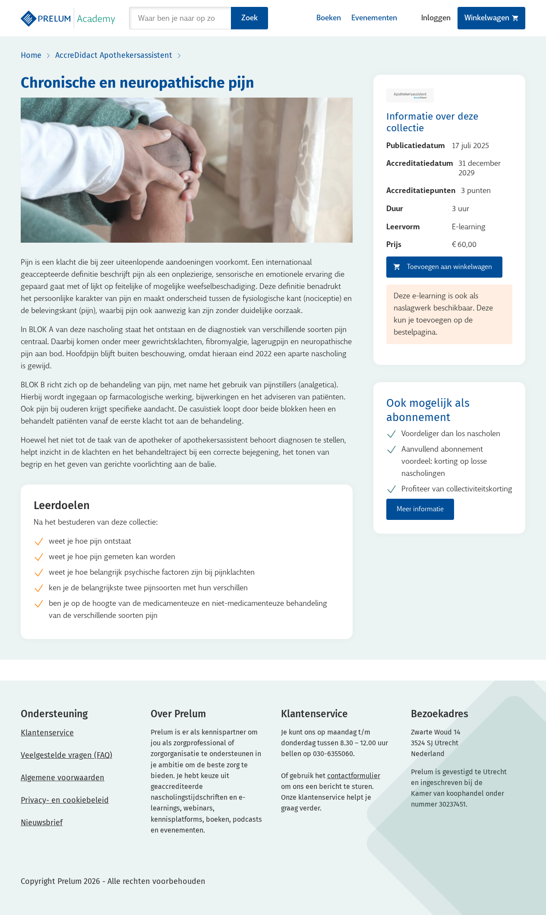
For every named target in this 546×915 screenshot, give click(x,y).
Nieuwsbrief (42, 822)
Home (31, 55)
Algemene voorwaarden (62, 777)
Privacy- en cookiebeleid (65, 800)
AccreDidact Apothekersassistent (113, 55)
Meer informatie (420, 508)
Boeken (328, 18)
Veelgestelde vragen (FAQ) (66, 755)
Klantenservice (47, 733)
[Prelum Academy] (68, 18)
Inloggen (436, 18)
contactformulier (353, 776)
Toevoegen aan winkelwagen (449, 266)
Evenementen (374, 18)
